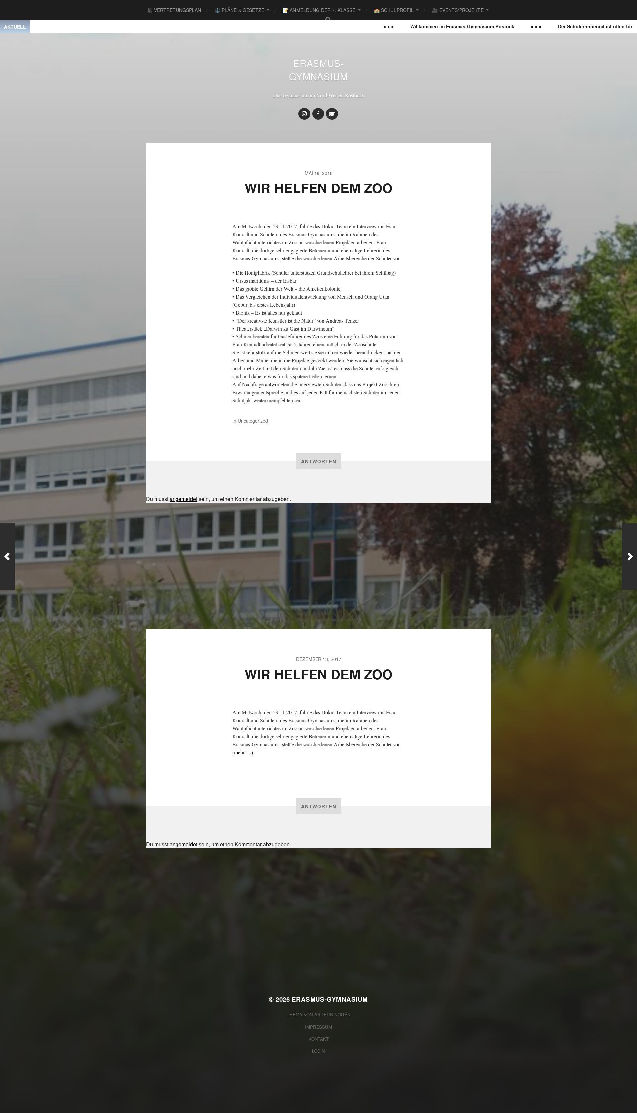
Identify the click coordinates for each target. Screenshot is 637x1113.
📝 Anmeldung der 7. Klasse (319, 10)
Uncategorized (253, 420)
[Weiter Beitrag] (629, 556)
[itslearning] (332, 114)
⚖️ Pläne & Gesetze (239, 10)
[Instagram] (304, 114)
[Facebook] (318, 114)
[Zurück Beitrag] (7, 556)
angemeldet (183, 499)
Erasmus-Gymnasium (318, 69)
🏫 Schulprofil (394, 10)
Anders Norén (332, 1014)
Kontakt (319, 1039)
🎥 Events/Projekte (457, 10)
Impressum (318, 1027)
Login (318, 1051)
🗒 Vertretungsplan (174, 10)
